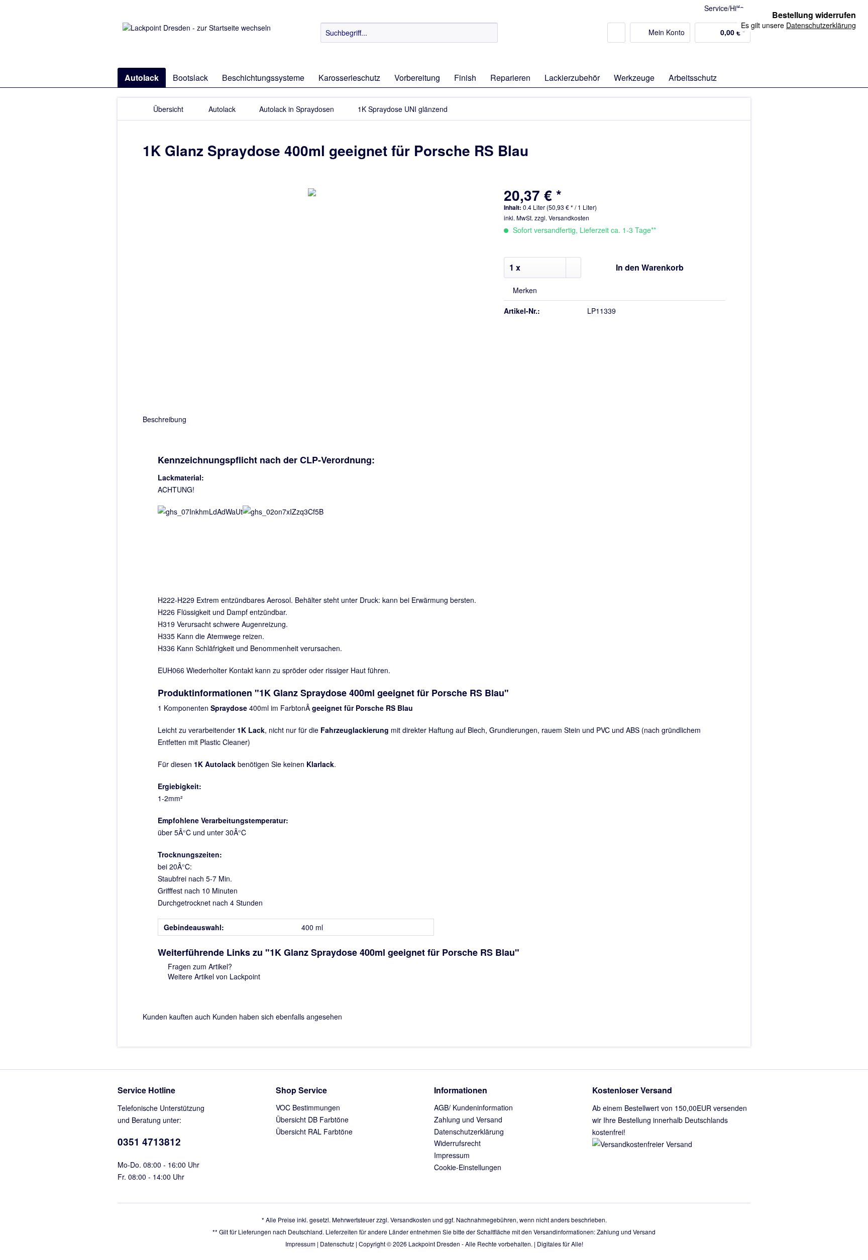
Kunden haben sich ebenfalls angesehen (277, 1017)
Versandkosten (410, 1219)
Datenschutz (337, 1243)
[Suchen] (488, 33)
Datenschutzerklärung (469, 1131)
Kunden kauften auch (176, 1017)
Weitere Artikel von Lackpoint (213, 976)
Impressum (452, 1155)
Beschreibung (164, 419)
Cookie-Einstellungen (467, 1167)
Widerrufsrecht (457, 1143)
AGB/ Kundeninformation (473, 1107)
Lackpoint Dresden (434, 1243)
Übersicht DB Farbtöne (312, 1119)
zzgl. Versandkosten (561, 217)
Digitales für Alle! (560, 1243)
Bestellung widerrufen (814, 15)
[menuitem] (409, 38)
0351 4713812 (149, 1142)
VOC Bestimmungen (308, 1107)
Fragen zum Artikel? (199, 966)
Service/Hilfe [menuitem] (724, 8)
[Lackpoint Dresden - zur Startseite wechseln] (197, 43)
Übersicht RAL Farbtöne (314, 1131)
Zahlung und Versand (468, 1119)
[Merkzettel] (616, 33)
